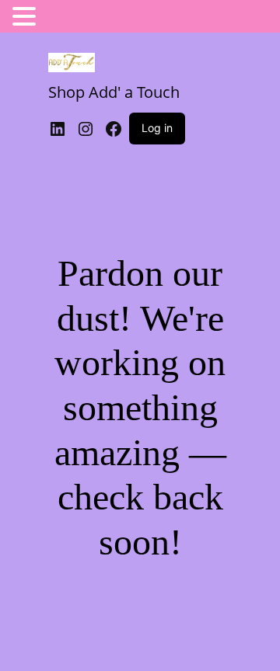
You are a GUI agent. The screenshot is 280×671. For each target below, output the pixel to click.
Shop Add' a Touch (114, 92)
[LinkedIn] (57, 129)
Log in (157, 127)
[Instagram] (85, 129)
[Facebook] (113, 129)
